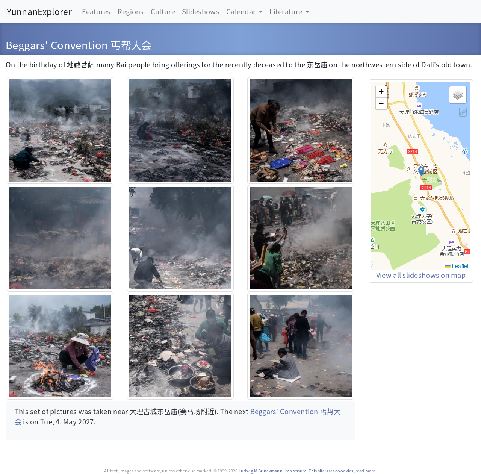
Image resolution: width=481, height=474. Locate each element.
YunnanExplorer (39, 11)
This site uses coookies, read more (342, 471)
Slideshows (200, 11)
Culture (163, 11)
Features (96, 11)
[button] (421, 171)
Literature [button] (286, 11)
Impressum (295, 471)
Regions (131, 11)
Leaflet (460, 266)
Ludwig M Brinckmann (261, 471)
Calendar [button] (241, 11)
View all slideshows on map (421, 275)
